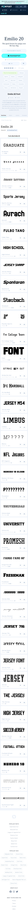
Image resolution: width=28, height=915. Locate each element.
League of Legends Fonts (9, 876)
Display (20, 80)
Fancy (6, 88)
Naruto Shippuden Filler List (19, 879)
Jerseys (21, 73)
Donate (18, 97)
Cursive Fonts (19, 854)
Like (11, 63)
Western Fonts (18, 872)
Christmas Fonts (18, 868)
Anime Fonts (21, 876)
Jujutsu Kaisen (14, 838)
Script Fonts (5, 857)
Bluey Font (14, 841)
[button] (21, 6)
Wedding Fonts (8, 872)
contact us (18, 2)
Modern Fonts (4, 865)
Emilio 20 (9, 102)
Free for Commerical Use (10, 73)
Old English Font (5, 879)
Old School (13, 88)
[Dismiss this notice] (26, 2)
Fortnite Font (14, 846)
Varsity (13, 76)
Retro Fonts (23, 865)
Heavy (13, 84)
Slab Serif (13, 80)
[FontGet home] (6, 6)
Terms (14, 903)
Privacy (14, 900)
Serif (6, 80)
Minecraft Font (14, 829)
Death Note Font (14, 826)
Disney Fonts (14, 883)
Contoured (6, 84)
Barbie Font (14, 843)
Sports (6, 76)
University (21, 84)
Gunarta (11, 97)
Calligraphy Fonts (9, 854)
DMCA (14, 909)
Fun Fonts (8, 868)
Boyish (21, 88)
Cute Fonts (19, 861)
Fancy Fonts (14, 857)
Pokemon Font (14, 835)
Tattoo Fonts (23, 857)
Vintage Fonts (14, 865)
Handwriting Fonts (9, 861)
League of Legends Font (14, 832)
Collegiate (20, 76)
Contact (14, 906)
